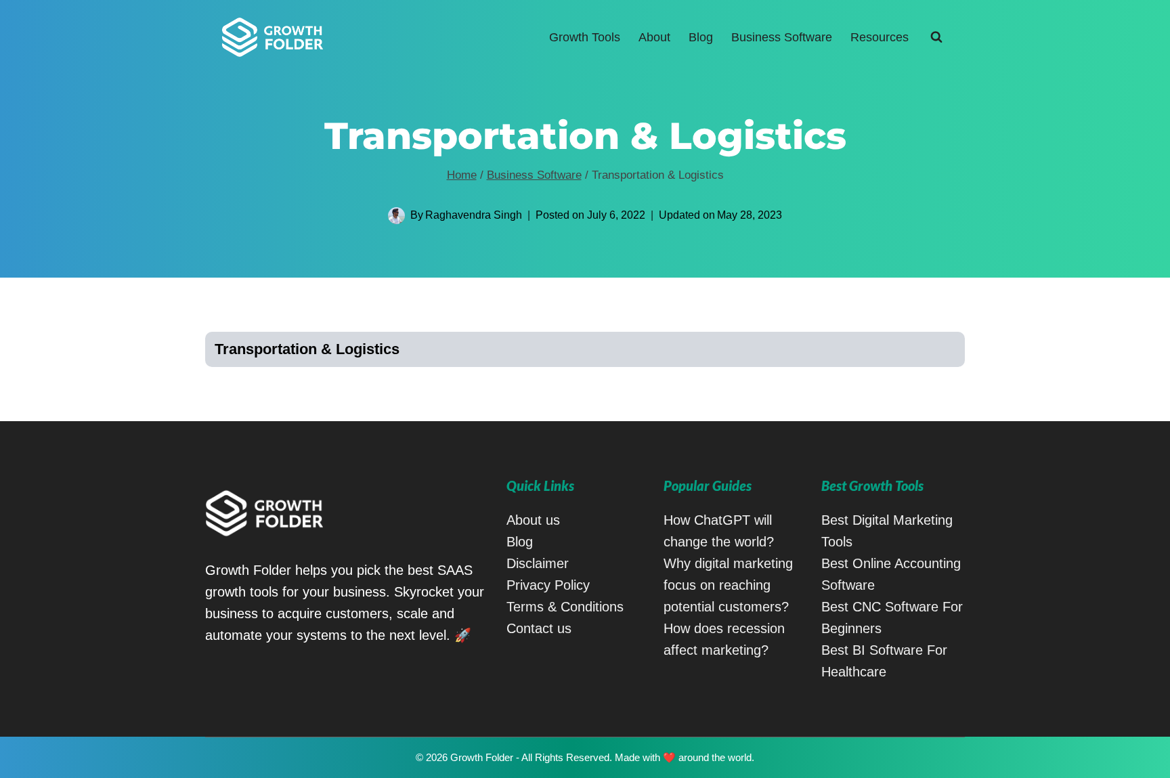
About (654, 37)
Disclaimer (537, 563)
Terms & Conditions (565, 606)
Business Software (781, 37)
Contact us (538, 628)
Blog (701, 37)
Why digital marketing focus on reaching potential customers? (728, 585)
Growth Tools (584, 37)
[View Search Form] (936, 37)
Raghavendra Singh (473, 215)
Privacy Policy (548, 585)
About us (533, 520)
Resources (879, 37)
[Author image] (396, 215)
